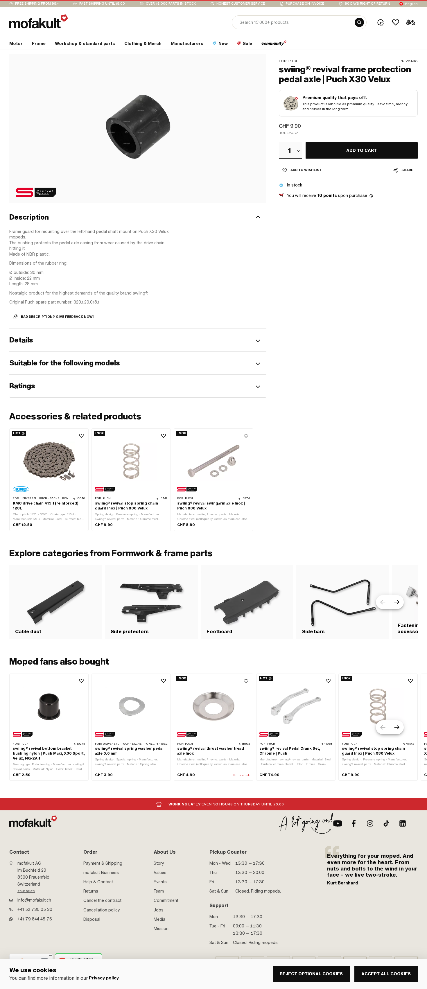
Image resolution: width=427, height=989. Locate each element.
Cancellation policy (101, 910)
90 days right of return (367, 4)
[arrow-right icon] (397, 602)
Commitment (166, 900)
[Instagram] (370, 823)
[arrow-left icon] (383, 602)
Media (159, 919)
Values (160, 872)
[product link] (49, 480)
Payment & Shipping (102, 863)
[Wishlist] (396, 22)
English (411, 3)
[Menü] (50, 957)
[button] (137, 217)
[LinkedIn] (402, 823)
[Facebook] (354, 823)
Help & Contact (98, 882)
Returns (90, 891)
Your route (26, 891)
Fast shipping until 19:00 (102, 4)
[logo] (38, 21)
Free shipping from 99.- (37, 4)
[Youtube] (337, 823)
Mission (161, 928)
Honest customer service (240, 4)
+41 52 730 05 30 (34, 909)
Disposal (91, 919)
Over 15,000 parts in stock (171, 4)
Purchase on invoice (305, 4)
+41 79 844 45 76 (34, 919)
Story (159, 863)
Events (160, 882)
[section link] (274, 45)
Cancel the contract (102, 900)
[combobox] (290, 150)
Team (159, 891)
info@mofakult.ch (34, 900)
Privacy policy (104, 978)
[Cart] (411, 22)
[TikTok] (386, 823)
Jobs (159, 910)
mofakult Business (101, 872)
